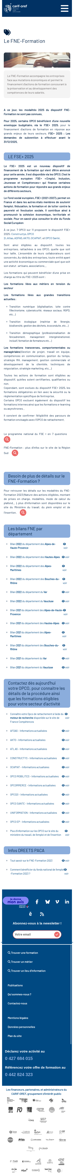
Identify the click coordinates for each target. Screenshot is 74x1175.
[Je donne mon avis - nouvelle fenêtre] (15, 902)
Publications (15, 985)
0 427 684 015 (19, 1058)
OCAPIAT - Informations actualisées (39, 767)
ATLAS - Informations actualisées (39, 748)
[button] (57, 934)
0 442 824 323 (19, 1074)
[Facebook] (37, 901)
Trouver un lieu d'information (28, 970)
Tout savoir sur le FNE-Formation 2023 (39, 860)
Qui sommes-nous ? (19, 994)
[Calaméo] (30, 914)
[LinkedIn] (66, 901)
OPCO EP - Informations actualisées (39, 821)
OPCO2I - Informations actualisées (39, 794)
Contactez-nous (17, 1003)
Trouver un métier (21, 961)
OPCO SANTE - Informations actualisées (39, 803)
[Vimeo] (56, 901)
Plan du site (15, 1035)
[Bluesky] (47, 901)
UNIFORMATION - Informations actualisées (39, 812)
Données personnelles (21, 1026)
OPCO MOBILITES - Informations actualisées (39, 776)
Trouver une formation (24, 952)
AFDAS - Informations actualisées (39, 730)
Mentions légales (18, 1017)
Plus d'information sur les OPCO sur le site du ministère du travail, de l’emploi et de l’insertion (39, 832)
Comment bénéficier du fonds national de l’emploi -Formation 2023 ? (39, 871)
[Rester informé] (41, 914)
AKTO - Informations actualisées (39, 739)
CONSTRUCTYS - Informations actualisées (39, 758)
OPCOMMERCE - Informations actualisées (39, 785)
